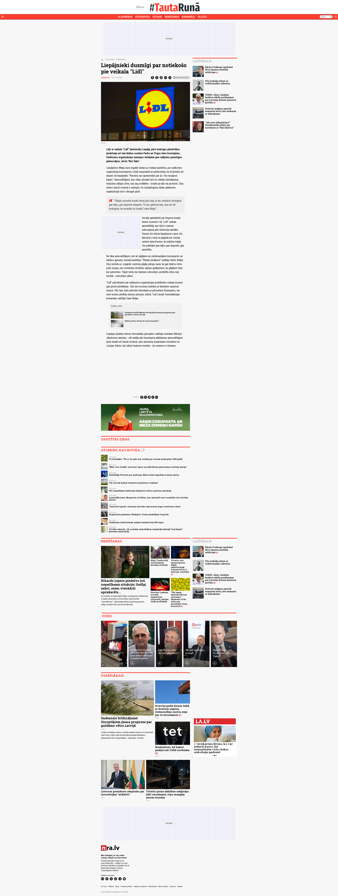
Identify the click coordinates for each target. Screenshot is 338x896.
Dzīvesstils (142, 16)
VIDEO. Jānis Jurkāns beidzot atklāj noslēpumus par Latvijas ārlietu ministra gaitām (220, 98)
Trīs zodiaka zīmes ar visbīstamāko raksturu (217, 82)
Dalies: (136, 397)
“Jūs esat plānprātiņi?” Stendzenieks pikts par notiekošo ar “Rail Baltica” (219, 125)
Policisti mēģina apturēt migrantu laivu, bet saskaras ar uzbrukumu (220, 111)
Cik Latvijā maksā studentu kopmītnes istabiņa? (133, 483)
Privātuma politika (126, 886)
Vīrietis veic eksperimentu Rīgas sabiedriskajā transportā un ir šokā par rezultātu (180, 566)
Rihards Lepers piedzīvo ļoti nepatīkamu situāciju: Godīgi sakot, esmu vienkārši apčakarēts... (123, 586)
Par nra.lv (104, 886)
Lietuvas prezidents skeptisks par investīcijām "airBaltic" (122, 793)
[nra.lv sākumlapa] (140, 7)
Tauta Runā (109, 59)
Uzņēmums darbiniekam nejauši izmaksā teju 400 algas (136, 522)
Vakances (173, 886)
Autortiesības (152, 886)
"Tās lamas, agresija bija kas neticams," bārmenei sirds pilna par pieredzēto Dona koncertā (179, 599)
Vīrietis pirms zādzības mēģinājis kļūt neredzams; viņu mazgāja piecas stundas (167, 794)
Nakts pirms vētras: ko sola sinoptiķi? (142, 321)
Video (107, 616)
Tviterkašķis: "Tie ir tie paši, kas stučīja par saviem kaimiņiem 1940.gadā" (146, 459)
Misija (117, 886)
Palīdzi (202, 16)
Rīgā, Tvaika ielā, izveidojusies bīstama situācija (159, 562)
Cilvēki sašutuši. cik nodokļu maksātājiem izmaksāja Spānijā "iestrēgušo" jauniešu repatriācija (146, 530)
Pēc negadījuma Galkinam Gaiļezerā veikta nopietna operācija (140, 490)
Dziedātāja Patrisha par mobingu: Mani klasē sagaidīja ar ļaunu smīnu (144, 475)
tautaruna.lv (105, 78)
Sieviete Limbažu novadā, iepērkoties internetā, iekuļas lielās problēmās (160, 597)
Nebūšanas (172, 16)
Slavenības (125, 16)
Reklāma (111, 886)
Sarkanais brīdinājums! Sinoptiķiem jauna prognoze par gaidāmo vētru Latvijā (150, 313)
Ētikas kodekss (163, 886)
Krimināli (188, 16)
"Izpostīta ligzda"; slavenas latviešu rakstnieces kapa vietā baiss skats (144, 506)
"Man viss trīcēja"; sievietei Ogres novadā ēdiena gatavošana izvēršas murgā (147, 467)
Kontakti (179, 886)
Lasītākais (202, 61)
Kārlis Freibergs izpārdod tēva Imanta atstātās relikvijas (219, 69)
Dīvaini (157, 16)
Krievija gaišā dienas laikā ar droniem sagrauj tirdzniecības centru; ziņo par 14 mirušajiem (172, 710)
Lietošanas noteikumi (140, 886)
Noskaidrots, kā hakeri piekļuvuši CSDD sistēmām (172, 748)
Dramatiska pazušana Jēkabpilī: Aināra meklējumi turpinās (139, 514)
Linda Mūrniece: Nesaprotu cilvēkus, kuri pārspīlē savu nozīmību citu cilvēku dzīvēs (148, 498)
